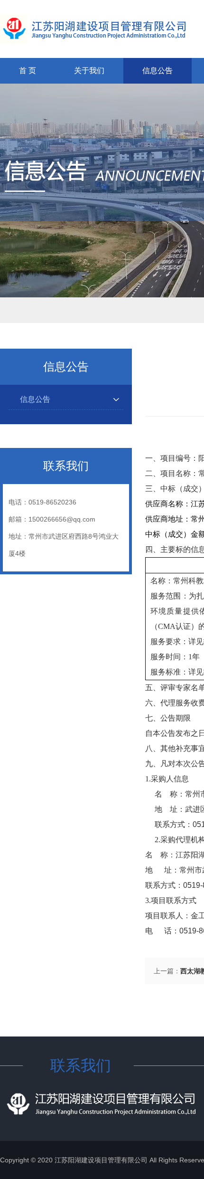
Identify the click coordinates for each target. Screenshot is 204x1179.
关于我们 (89, 71)
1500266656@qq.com (61, 519)
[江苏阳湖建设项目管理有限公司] (92, 29)
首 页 (27, 71)
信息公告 (157, 71)
